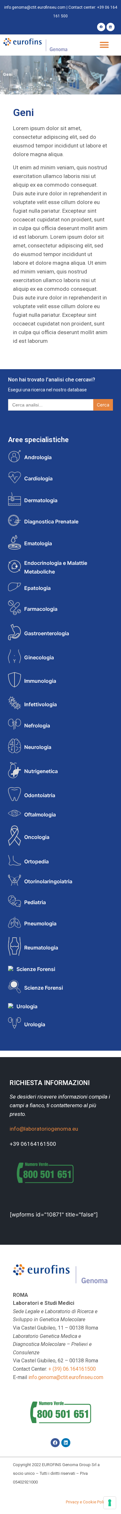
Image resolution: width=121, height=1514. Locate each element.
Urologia (26, 1006)
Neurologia (37, 747)
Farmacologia (40, 609)
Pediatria (35, 902)
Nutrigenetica (41, 771)
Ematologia (38, 543)
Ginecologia (39, 657)
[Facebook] (101, 27)
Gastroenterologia (46, 633)
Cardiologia (38, 478)
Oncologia (36, 837)
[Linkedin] (110, 27)
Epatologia (37, 588)
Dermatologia (40, 500)
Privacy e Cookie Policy (87, 1502)
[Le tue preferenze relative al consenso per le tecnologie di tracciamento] (110, 1503)
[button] (104, 45)
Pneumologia (40, 923)
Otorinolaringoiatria (48, 881)
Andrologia (38, 457)
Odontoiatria (39, 795)
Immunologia (40, 681)
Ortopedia (36, 861)
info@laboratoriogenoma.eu (44, 1129)
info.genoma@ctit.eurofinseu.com (35, 7)
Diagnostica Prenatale (51, 521)
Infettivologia (40, 704)
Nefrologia (37, 725)
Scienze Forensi (35, 969)
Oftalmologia (40, 814)
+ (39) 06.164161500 (72, 1369)
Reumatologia (41, 947)
